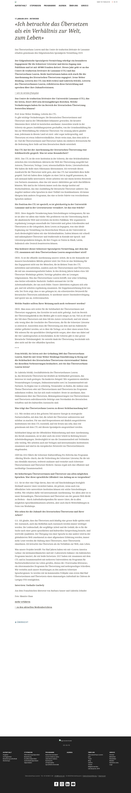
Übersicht (22, 622)
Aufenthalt (21, 5)
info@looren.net (59, 776)
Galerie (90, 763)
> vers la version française (27, 93)
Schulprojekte (49, 763)
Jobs (89, 757)
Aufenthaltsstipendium (31, 761)
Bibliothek (112, 757)
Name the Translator (103, 2)
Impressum (102, 776)
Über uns (73, 5)
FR (116, 2)
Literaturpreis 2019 (94, 768)
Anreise (111, 755)
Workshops (6, 761)
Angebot (5, 755)
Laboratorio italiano (51, 759)
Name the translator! (51, 755)
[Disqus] (52, 651)
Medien (111, 761)
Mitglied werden (93, 767)
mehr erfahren (22, 601)
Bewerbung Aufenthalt (10, 759)
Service (84, 5)
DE (112, 2)
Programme (50, 5)
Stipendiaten (28, 763)
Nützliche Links (114, 763)
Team (90, 759)
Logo (110, 764)
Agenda (62, 5)
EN (114, 2)
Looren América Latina (52, 757)
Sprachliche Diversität (52, 764)
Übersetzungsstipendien (32, 755)
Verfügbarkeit (7, 757)
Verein (90, 764)
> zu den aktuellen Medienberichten (33, 607)
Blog (89, 761)
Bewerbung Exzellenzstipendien (30, 758)
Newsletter (112, 759)
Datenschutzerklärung (90, 776)
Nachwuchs (49, 761)
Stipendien (35, 5)
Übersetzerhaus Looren (95, 755)
